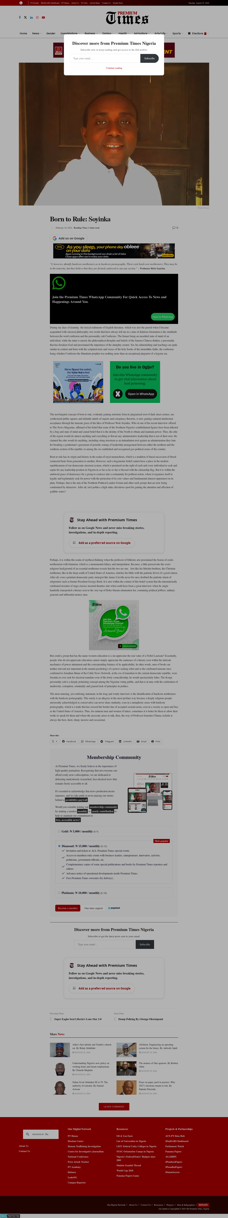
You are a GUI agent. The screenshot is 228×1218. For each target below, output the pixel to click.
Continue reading (114, 67)
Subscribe (149, 58)
